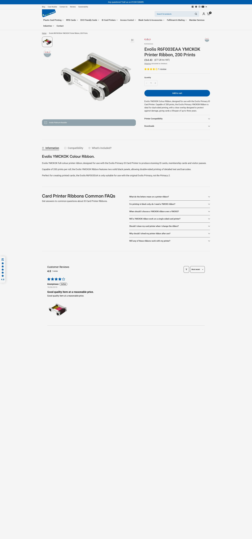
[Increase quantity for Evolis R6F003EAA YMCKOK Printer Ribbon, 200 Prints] (155, 83)
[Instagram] (199, 6)
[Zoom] (132, 40)
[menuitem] (44, 7)
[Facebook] (192, 6)
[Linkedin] (206, 6)
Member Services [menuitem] (196, 20)
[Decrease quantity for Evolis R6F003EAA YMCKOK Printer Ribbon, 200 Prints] (147, 83)
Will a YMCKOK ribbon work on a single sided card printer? (154, 219)
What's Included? (102, 148)
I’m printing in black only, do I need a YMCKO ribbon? (152, 204)
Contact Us (63, 7)
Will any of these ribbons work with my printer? (149, 241)
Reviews (73, 7)
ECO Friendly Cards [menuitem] (88, 20)
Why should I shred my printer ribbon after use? (149, 233)
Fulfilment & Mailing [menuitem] (176, 20)
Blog (43, 7)
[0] (208, 14)
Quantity (147, 77)
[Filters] (186, 269)
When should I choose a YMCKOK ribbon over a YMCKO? (154, 211)
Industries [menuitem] (47, 26)
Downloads (149, 126)
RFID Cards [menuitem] (71, 20)
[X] (196, 6)
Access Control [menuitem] (127, 20)
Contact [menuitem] (60, 26)
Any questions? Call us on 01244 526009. (126, 2)
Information (52, 148)
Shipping (147, 64)
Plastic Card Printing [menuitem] (52, 20)
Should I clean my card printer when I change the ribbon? (154, 226)
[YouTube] (203, 6)
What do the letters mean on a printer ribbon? (149, 197)
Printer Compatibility (153, 118)
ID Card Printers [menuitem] (109, 20)
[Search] (196, 14)
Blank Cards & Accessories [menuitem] (150, 20)
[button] (151, 69)
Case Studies (52, 7)
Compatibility (75, 148)
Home (44, 33)
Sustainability (83, 7)
